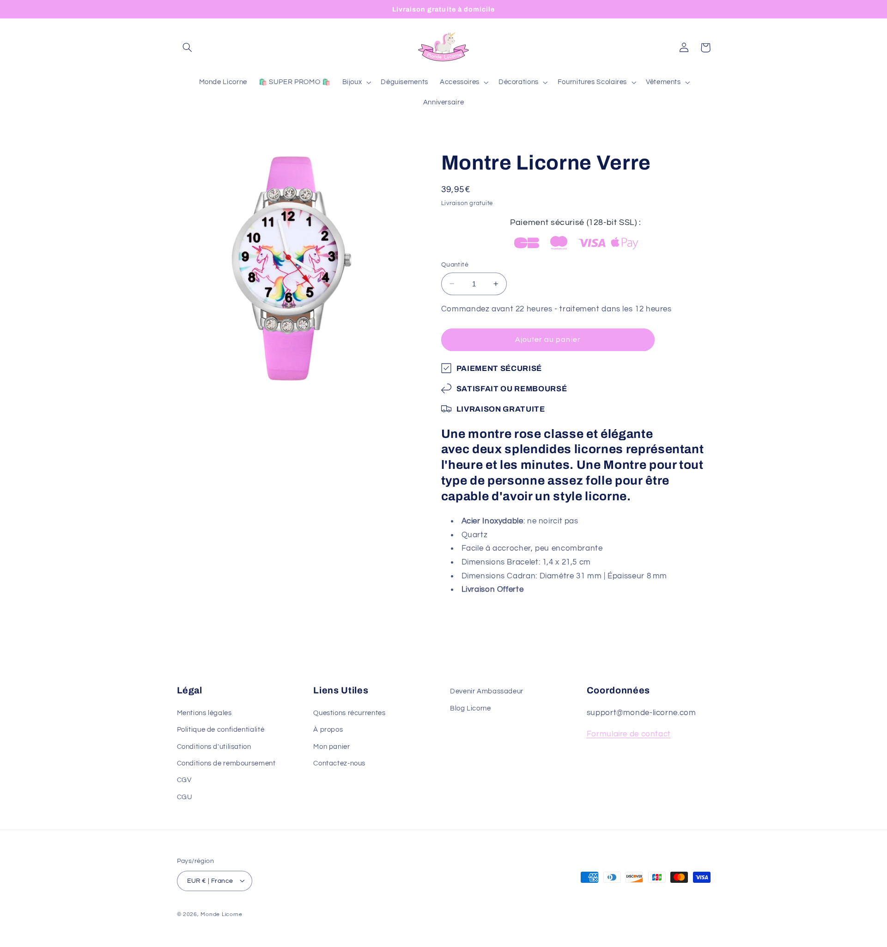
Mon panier (331, 746)
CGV (184, 780)
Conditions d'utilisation (214, 746)
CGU (185, 796)
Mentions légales (204, 712)
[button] (187, 47)
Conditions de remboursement (226, 763)
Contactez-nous (339, 763)
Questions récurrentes (349, 712)
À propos (328, 729)
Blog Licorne (470, 707)
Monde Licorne (221, 914)
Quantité (454, 264)
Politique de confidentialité (221, 729)
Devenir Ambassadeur (486, 691)
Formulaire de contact (629, 734)
